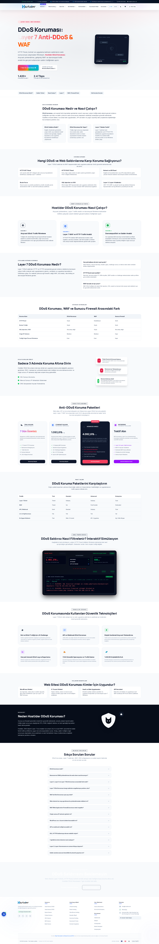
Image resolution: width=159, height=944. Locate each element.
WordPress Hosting (74, 912)
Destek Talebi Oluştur (127, 917)
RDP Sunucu (48, 921)
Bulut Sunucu (48, 924)
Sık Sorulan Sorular (97, 93)
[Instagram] (26, 916)
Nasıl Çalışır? (52, 93)
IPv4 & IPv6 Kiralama (99, 909)
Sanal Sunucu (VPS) (49, 909)
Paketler (85, 93)
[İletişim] (4, 914)
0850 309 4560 (122, 1)
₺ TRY (110, 6)
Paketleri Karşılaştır (91, 887)
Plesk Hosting (73, 909)
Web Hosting (52, 6)
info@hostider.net (132, 1)
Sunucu (42, 6)
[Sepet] (125, 6)
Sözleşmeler (97, 923)
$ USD (115, 6)
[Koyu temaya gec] (121, 6)
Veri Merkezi (71, 6)
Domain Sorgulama (74, 924)
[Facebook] (19, 916)
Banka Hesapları (98, 926)
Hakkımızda (97, 917)
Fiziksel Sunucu (48, 915)
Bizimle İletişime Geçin (126, 461)
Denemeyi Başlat (32, 461)
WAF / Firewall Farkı (73, 93)
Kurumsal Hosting (74, 918)
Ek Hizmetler (82, 6)
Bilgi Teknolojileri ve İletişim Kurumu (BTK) (64, 935)
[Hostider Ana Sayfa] (29, 6)
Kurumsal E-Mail (93, 6)
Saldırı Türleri (40, 93)
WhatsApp (124, 909)
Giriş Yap (133, 6)
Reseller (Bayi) (73, 915)
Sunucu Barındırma (98, 906)
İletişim (96, 920)
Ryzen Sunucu (48, 912)
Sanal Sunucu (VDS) (49, 906)
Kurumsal (103, 6)
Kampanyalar (97, 929)
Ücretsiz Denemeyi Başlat (69, 887)
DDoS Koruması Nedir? (26, 93)
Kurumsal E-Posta (74, 921)
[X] (23, 916)
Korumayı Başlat (64, 461)
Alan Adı (61, 6)
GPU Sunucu (48, 918)
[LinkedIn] (30, 916)
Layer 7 (62, 93)
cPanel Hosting (73, 906)
